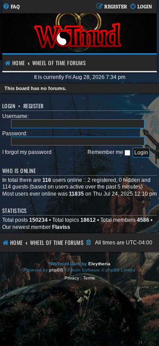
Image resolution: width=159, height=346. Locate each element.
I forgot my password (27, 152)
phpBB (56, 269)
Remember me (106, 152)
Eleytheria (99, 263)
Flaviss (61, 227)
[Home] (78, 36)
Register (33, 106)
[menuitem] (11, 7)
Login (8, 106)
